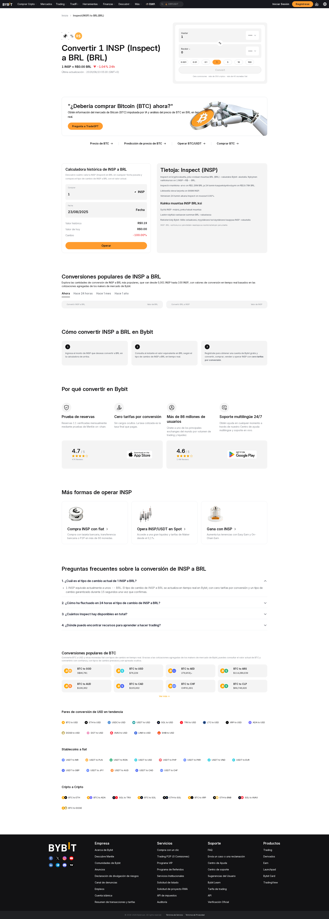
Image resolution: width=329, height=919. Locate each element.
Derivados (269, 856)
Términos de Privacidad (195, 915)
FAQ (210, 849)
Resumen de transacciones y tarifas (115, 902)
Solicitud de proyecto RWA (172, 889)
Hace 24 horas (83, 293)
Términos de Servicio (174, 915)
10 (239, 62)
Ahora (66, 293)
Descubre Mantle (104, 856)
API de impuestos (167, 895)
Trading (267, 849)
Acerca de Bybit (104, 849)
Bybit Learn (214, 882)
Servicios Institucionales (170, 875)
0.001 (183, 62)
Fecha (70, 206)
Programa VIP (165, 862)
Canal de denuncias (106, 882)
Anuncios (100, 869)
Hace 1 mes (103, 293)
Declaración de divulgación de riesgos (117, 875)
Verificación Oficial (218, 902)
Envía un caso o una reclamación (226, 856)
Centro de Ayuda (217, 862)
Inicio (65, 15)
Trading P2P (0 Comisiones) (173, 856)
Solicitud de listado (168, 882)
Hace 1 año (122, 293)
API (209, 895)
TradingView (270, 882)
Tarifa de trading (217, 889)
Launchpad (269, 869)
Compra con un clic (168, 849)
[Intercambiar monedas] (220, 43)
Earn (265, 862)
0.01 (195, 62)
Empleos (99, 889)
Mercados (46, 4)
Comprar (71, 188)
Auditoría (162, 902)
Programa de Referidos (170, 869)
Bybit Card (269, 875)
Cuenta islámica (103, 895)
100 (250, 62)
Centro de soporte (218, 869)
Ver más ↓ (164, 696)
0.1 (206, 62)
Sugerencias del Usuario (222, 875)
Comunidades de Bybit (107, 862)
